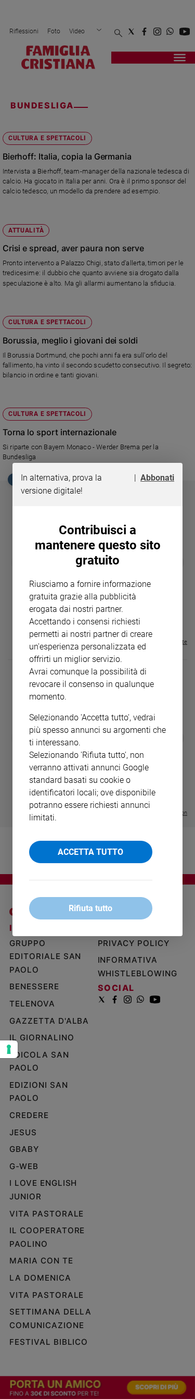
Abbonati (157, 478)
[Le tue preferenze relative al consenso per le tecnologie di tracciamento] (9, 1049)
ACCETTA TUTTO (90, 852)
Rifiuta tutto (90, 908)
